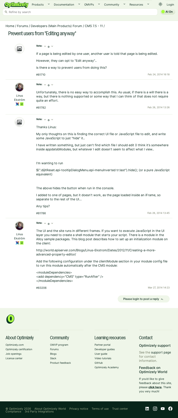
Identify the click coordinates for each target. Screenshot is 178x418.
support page (161, 352)
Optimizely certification (19, 349)
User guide (101, 353)
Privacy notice (78, 408)
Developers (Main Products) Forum (56, 26)
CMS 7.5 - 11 (94, 26)
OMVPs (89, 4)
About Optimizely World (50, 408)
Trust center (120, 408)
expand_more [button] (48, 4)
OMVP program (59, 344)
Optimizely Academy (107, 367)
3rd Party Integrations (39, 411)
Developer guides (105, 349)
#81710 (40, 74)
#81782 (41, 107)
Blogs (53, 353)
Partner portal (102, 344)
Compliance (13, 411)
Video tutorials (103, 358)
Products (38, 4)
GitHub (99, 362)
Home (10, 26)
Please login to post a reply (143, 299)
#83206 (41, 287)
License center (14, 358)
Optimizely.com (15, 344)
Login (170, 4)
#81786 (41, 213)
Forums (22, 26)
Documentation (64, 4)
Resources (136, 4)
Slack (53, 358)
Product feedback (60, 362)
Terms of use (100, 408)
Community (111, 4)
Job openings (14, 353)
